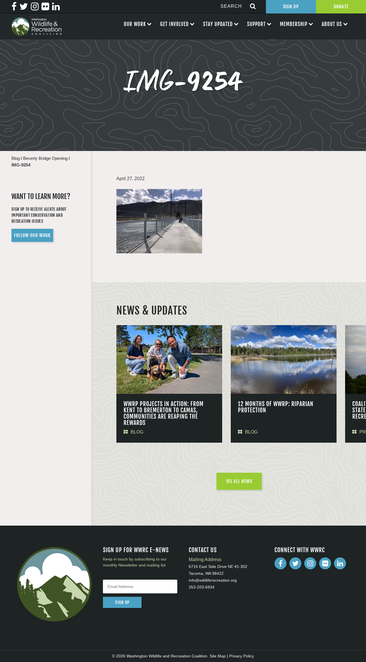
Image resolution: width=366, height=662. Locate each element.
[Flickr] (325, 563)
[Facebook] (280, 563)
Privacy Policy (241, 656)
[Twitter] (295, 563)
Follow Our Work (32, 235)
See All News (239, 481)
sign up (122, 602)
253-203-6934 (201, 587)
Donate (341, 6)
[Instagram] (310, 563)
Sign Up (291, 6)
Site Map (218, 656)
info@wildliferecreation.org (213, 580)
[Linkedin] (340, 563)
